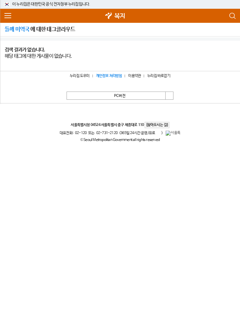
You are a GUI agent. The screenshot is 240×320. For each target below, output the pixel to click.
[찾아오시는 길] (157, 125)
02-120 (81, 133)
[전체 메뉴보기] (7, 16)
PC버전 (120, 96)
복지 (119, 16)
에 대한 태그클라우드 (40, 29)
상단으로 (169, 96)
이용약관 (134, 76)
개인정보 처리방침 (109, 76)
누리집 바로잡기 (158, 76)
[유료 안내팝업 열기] (158, 132)
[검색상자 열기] (232, 16)
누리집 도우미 (79, 76)
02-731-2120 (107, 133)
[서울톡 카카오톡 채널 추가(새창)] (173, 133)
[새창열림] (108, 16)
